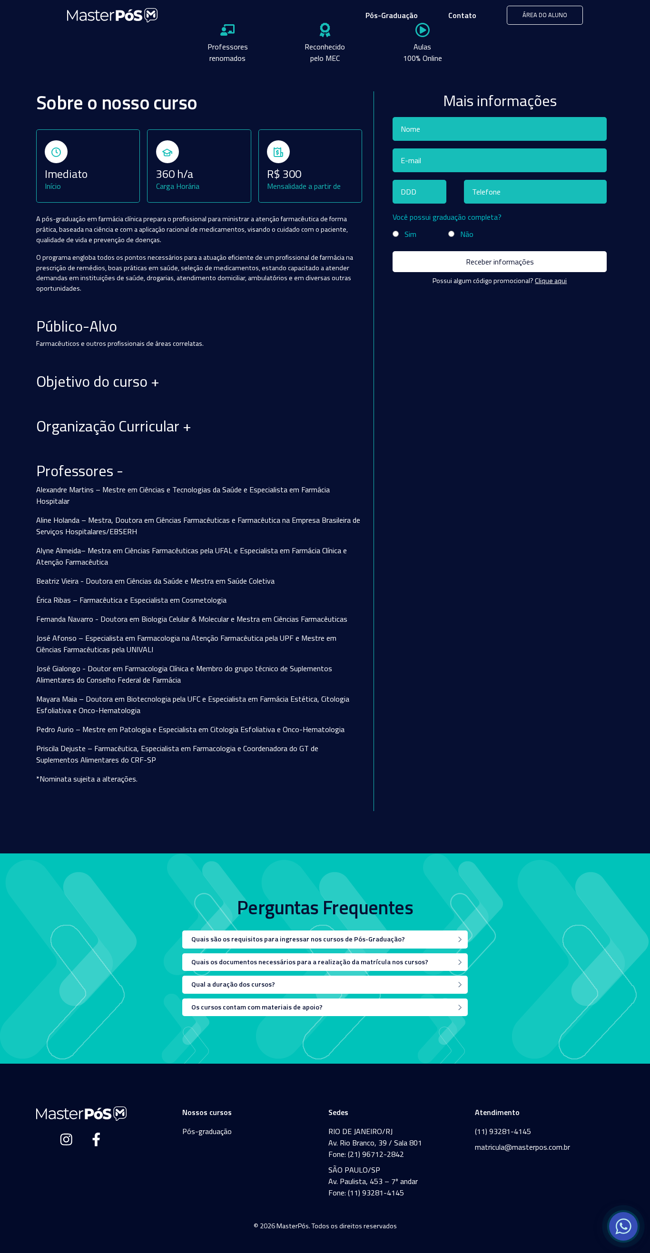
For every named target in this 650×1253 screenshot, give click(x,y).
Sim (410, 234)
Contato (462, 15)
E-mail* (413, 160)
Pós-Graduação (391, 15)
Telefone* (489, 191)
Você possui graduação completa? (447, 217)
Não (466, 234)
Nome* (412, 128)
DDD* (411, 191)
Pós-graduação (207, 1131)
